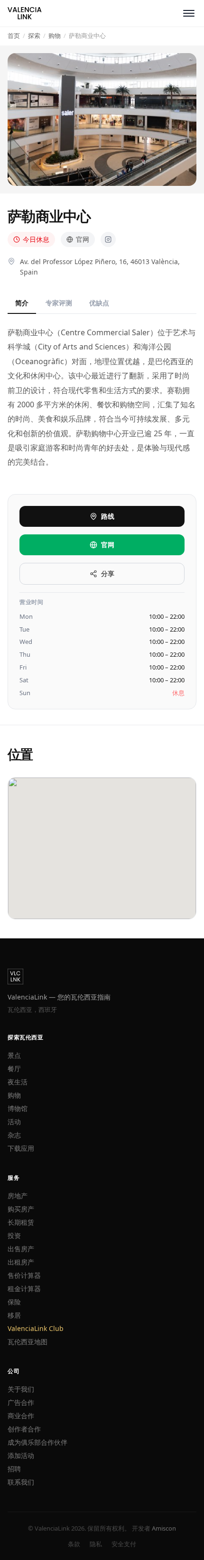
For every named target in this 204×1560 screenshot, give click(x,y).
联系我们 (21, 1482)
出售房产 (21, 1248)
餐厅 (14, 1068)
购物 (14, 1095)
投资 (14, 1235)
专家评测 (59, 302)
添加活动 (21, 1455)
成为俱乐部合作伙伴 (37, 1442)
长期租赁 (21, 1222)
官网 (82, 239)
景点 (14, 1055)
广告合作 (21, 1402)
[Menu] (188, 13)
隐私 (96, 1544)
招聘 (14, 1468)
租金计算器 (24, 1288)
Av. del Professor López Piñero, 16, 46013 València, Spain (100, 266)
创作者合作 (24, 1428)
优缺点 (99, 302)
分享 (107, 573)
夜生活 (18, 1081)
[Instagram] (108, 239)
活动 (14, 1121)
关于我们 (21, 1389)
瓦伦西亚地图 (27, 1341)
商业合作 (21, 1415)
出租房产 (21, 1261)
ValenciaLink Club (36, 1328)
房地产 (18, 1195)
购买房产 (21, 1208)
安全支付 (123, 1544)
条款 (74, 1544)
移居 (14, 1315)
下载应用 (21, 1148)
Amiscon (164, 1528)
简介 (21, 302)
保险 (14, 1301)
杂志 (14, 1134)
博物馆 (18, 1108)
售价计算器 (24, 1275)
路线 (107, 516)
